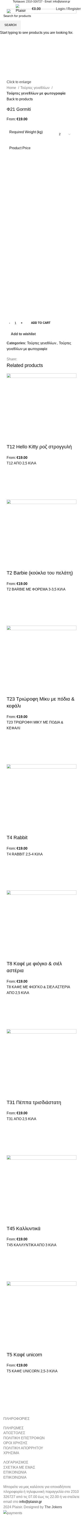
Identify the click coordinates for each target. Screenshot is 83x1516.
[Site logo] (21, 8)
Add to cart (40, 323)
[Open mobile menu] (5, 8)
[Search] (11, 8)
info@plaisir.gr (61, 1)
